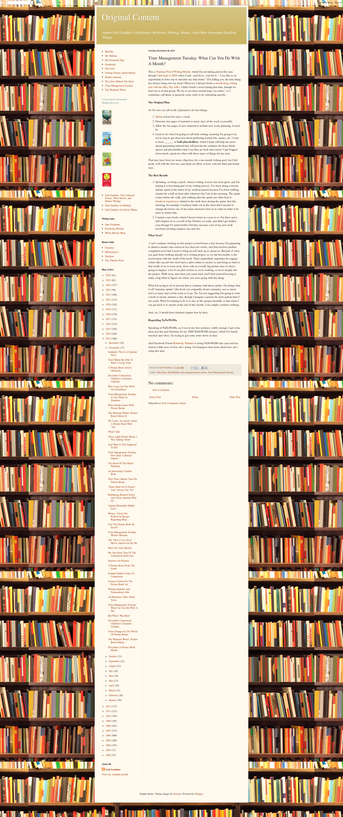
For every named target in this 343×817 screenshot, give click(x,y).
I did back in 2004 (167, 75)
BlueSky (109, 51)
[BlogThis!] (196, 368)
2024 (108, 285)
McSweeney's (112, 252)
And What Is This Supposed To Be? (122, 446)
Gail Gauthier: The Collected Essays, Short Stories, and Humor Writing (119, 198)
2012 (108, 706)
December (114, 342)
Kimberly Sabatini (183, 343)
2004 (108, 745)
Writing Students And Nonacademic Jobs (119, 590)
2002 (108, 755)
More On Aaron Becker (120, 547)
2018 (108, 314)
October (113, 656)
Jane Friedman (112, 224)
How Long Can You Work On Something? (121, 388)
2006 (108, 735)
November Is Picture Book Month (121, 648)
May (111, 680)
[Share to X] (199, 368)
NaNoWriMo (173, 372)
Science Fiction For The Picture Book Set (120, 582)
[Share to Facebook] (203, 368)
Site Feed (110, 68)
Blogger (199, 793)
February (114, 695)
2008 (108, 725)
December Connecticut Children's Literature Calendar (120, 378)
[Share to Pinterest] (206, 368)
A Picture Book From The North (121, 567)
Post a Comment (161, 390)
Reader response (113, 77)
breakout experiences (167, 201)
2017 (108, 319)
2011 (108, 711)
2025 (108, 280)
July (111, 671)
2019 (108, 309)
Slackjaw (109, 256)
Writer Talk (114, 431)
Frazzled (109, 247)
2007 (108, 730)
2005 (108, 740)
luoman (177, 793)
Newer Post (155, 397)
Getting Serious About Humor (120, 72)
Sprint (158, 116)
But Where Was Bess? (119, 615)
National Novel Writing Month (173, 71)
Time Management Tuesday (220, 372)
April (112, 685)
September (114, 661)
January (113, 700)
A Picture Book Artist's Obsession (120, 369)
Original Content (131, 16)
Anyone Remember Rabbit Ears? (121, 507)
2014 (108, 333)
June (111, 675)
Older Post (235, 397)
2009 (108, 721)
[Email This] (192, 368)
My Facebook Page (114, 60)
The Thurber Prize (114, 260)
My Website (111, 55)
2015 (108, 329)
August (113, 666)
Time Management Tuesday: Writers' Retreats (122, 533)
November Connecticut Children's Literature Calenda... (120, 623)
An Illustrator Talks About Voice (121, 598)
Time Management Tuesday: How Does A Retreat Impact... (122, 455)
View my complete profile (115, 774)
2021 (108, 299)
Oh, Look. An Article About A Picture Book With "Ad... (122, 423)
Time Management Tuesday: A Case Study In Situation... (122, 397)
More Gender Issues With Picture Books (121, 406)
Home (195, 397)
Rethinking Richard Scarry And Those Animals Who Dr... (122, 497)
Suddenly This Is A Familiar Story (122, 353)
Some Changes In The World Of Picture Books (122, 633)
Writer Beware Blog (115, 232)
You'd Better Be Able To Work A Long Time (120, 361)
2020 (108, 304)
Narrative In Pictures (118, 560)
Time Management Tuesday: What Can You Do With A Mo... (123, 607)
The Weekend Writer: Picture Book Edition (123, 640)
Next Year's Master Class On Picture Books (122, 480)
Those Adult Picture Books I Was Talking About (122, 438)
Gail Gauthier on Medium (118, 205)
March (112, 690)
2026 (108, 275)
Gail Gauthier (113, 769)
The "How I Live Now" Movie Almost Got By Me (122, 541)
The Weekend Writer (115, 89)
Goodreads (110, 64)
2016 (108, 324)
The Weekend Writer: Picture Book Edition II (123, 414)
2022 (108, 294)
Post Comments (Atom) (174, 403)
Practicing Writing (114, 228)
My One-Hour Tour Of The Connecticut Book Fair (122, 554)
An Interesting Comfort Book (120, 472)
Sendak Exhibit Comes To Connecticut (121, 575)
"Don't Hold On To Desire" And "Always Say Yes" (122, 488)
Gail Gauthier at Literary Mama (121, 209)
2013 (108, 338)
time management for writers (193, 372)
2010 (108, 716)
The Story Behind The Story (119, 81)
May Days (161, 372)
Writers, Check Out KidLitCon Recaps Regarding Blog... (118, 516)
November (114, 347)
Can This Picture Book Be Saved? (121, 526)
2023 (108, 289)
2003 (108, 750)
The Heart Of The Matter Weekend (121, 465)
